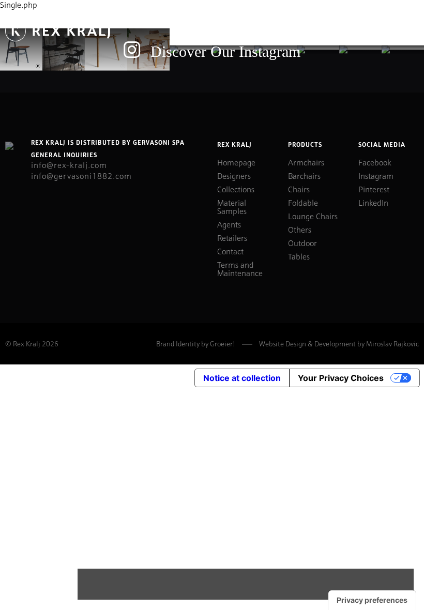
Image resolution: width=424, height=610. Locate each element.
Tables (299, 256)
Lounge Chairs (313, 215)
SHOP (347, 30)
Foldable (303, 202)
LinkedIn (373, 202)
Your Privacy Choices (341, 378)
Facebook (374, 162)
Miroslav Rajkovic (392, 343)
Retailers (232, 237)
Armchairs (306, 162)
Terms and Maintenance (240, 268)
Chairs (299, 189)
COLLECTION (294, 30)
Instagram (375, 175)
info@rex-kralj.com (69, 164)
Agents (229, 224)
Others (299, 229)
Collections (235, 189)
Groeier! (222, 343)
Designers (234, 175)
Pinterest (373, 189)
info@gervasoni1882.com (81, 175)
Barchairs (304, 175)
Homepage (236, 162)
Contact (230, 251)
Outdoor (302, 242)
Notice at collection (242, 378)
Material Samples (232, 206)
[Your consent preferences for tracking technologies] (372, 600)
